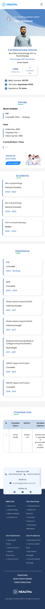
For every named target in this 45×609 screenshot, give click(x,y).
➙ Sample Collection (30, 519)
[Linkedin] (30, 492)
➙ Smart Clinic (12, 559)
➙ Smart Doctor (12, 548)
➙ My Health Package (31, 553)
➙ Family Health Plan (33, 546)
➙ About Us (11, 506)
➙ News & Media (13, 513)
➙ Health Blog (12, 510)
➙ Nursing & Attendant (31, 527)
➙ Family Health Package (33, 561)
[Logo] (10, 4)
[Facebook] (14, 492)
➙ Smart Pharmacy (10, 553)
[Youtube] (23, 492)
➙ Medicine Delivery (31, 512)
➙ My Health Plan (33, 540)
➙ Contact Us (11, 517)
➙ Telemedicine (33, 506)
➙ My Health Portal (11, 542)
